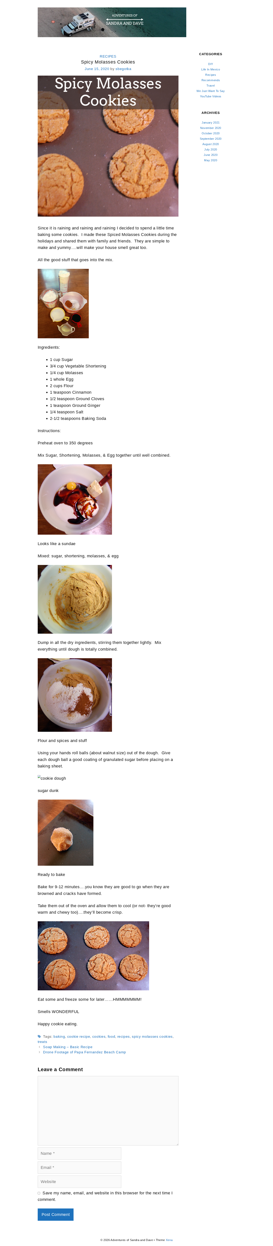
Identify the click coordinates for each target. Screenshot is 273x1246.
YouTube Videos (210, 96)
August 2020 (210, 144)
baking (59, 1036)
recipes (123, 1036)
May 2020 (210, 160)
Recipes (108, 56)
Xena (169, 1240)
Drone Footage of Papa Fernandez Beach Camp (84, 1052)
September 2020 (211, 138)
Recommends (211, 80)
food (111, 1036)
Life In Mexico (210, 69)
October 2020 (211, 133)
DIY (210, 64)
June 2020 (210, 154)
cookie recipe (78, 1036)
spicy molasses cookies (152, 1036)
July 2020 (210, 149)
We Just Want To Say (210, 91)
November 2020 (210, 127)
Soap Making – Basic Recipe (67, 1047)
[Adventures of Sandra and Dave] (112, 22)
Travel (211, 85)
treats (42, 1042)
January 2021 (211, 122)
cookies (99, 1036)
